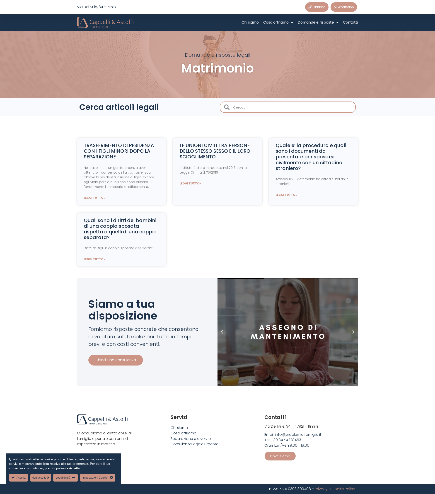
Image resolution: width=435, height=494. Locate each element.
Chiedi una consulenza (115, 360)
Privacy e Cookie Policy (335, 489)
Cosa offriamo (276, 22)
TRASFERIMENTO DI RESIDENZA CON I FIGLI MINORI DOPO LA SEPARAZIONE (119, 151)
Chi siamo (250, 22)
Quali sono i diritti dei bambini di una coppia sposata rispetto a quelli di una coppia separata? (120, 229)
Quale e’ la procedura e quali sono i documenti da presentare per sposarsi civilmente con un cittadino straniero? (311, 157)
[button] (222, 332)
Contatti (350, 22)
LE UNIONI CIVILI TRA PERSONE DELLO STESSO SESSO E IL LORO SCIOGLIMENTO (215, 151)
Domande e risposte (316, 22)
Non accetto (39, 477)
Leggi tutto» (94, 198)
